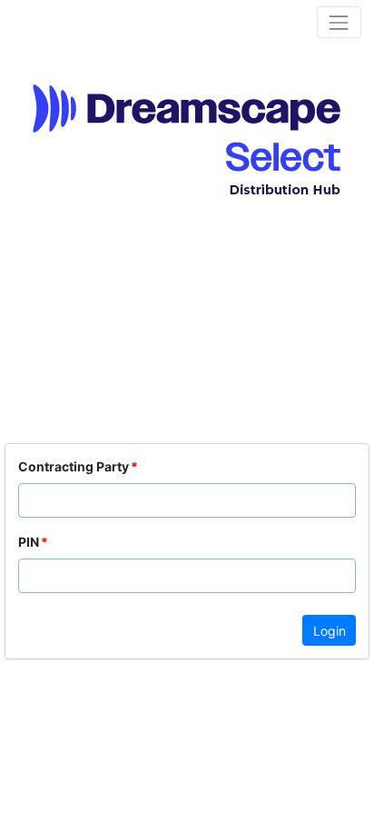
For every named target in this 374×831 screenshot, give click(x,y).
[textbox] (187, 500)
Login (329, 630)
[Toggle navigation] (339, 22)
